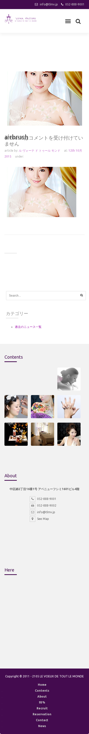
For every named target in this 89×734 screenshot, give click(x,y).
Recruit (42, 708)
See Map (43, 518)
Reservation (42, 714)
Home (42, 684)
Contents (42, 690)
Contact (42, 720)
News (42, 726)
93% (42, 702)
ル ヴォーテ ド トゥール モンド (39, 150)
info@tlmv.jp (49, 4)
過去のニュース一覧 (28, 326)
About (42, 696)
